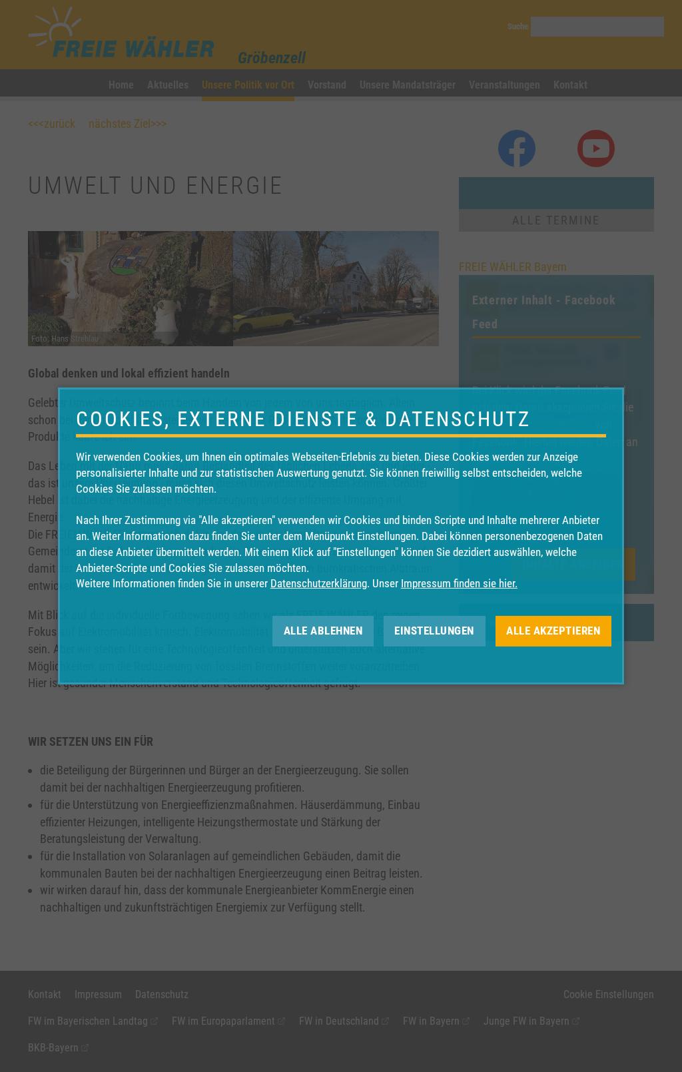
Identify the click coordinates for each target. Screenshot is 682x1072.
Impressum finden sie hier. (459, 583)
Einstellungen (434, 630)
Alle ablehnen (323, 630)
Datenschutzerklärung (318, 583)
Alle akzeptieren (553, 630)
